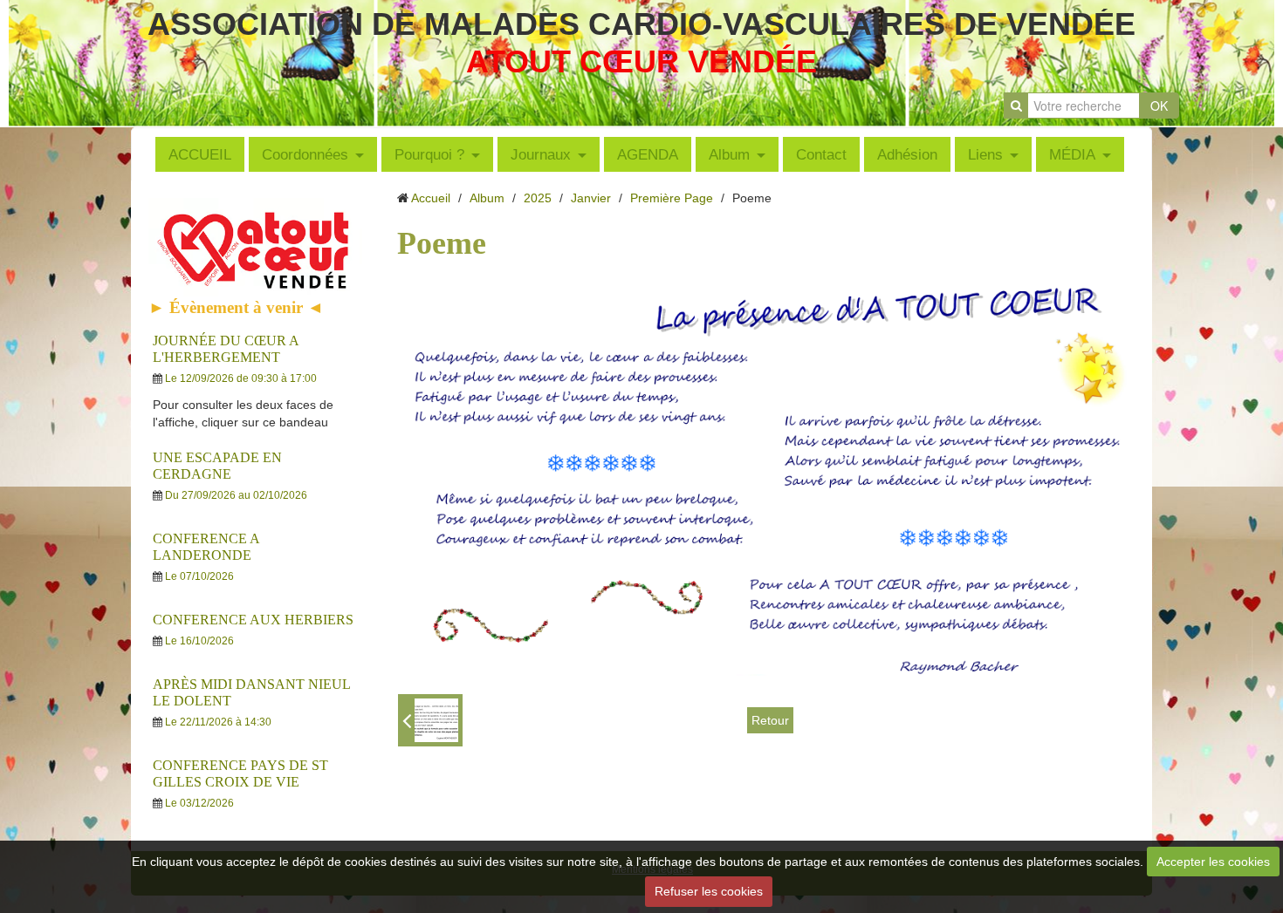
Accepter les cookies (1213, 862)
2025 (538, 198)
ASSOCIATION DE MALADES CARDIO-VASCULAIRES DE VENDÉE (641, 24)
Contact (821, 154)
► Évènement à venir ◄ (236, 307)
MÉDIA (1072, 154)
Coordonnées (305, 154)
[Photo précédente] (430, 720)
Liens (985, 154)
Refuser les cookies (709, 891)
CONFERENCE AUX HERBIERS (253, 619)
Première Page (671, 198)
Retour (770, 720)
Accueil (430, 198)
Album (729, 154)
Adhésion (907, 154)
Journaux (541, 154)
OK (1159, 105)
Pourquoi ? (429, 154)
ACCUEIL (199, 154)
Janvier (591, 198)
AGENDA (647, 154)
